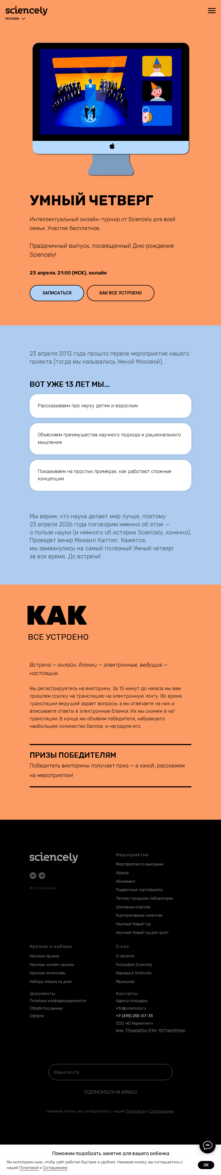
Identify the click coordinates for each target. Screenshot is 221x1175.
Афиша (122, 873)
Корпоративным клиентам (139, 915)
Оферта (37, 1016)
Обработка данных (46, 1008)
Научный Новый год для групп (142, 932)
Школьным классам (133, 907)
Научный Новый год (133, 924)
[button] (57, 293)
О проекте (125, 956)
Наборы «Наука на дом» (51, 981)
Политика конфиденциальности (58, 1001)
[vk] (33, 875)
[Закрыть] (215, 1148)
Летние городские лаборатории (144, 898)
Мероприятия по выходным (139, 864)
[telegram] (42, 875)
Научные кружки (44, 956)
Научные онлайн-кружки (52, 964)
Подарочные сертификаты (139, 890)
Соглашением (55, 1168)
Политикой (135, 1111)
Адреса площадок (131, 1001)
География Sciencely (134, 964)
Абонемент (126, 881)
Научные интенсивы (47, 973)
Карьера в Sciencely (133, 973)
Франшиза (125, 981)
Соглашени (159, 1111)
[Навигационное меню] (212, 10)
